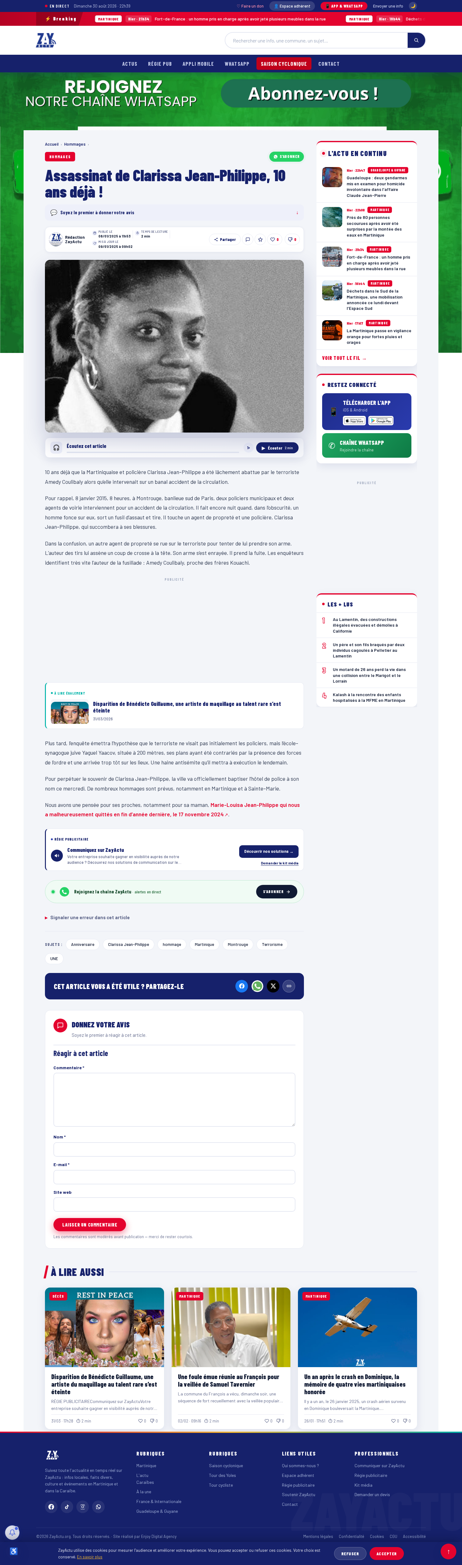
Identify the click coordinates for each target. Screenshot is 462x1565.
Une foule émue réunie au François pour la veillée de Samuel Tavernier (228, 1380)
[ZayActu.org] (46, 40)
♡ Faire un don (250, 5)
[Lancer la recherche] (416, 40)
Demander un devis (372, 1494)
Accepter (387, 1553)
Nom (59, 1136)
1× (248, 447)
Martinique (204, 944)
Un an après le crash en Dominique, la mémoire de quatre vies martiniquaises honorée (355, 1383)
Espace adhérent (298, 1475)
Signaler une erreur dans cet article (87, 917)
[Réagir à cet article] (247, 239)
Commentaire (68, 1067)
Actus (129, 63)
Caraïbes (145, 1482)
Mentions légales (318, 1536)
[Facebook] (241, 986)
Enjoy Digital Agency (159, 1536)
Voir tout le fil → (344, 358)
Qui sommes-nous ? (300, 1465)
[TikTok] (67, 1507)
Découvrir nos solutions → (269, 851)
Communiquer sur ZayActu (379, 1465)
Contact (329, 63)
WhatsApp (237, 63)
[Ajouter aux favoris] (260, 239)
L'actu (142, 1475)
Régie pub (160, 63)
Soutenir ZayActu (298, 1494)
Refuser (350, 1553)
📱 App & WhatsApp (344, 5)
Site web (62, 1192)
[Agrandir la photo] (174, 346)
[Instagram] (82, 1507)
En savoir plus (89, 1556)
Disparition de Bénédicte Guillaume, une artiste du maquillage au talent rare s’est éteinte (104, 1383)
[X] (273, 986)
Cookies (377, 1536)
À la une (143, 1491)
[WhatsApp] (257, 986)
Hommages (74, 144)
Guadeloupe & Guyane (157, 1511)
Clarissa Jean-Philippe (128, 944)
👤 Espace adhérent (292, 5)
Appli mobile (198, 63)
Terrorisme (272, 944)
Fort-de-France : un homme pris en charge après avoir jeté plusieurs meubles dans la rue (158, 18)
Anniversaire (82, 944)
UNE (54, 958)
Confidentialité (351, 1536)
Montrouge (238, 944)
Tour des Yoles (222, 1475)
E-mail (61, 1164)
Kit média (363, 1485)
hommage (172, 944)
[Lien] (289, 986)
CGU (393, 1536)
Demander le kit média (280, 863)
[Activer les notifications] (12, 1532)
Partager (228, 239)
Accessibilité (414, 1536)
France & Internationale (158, 1501)
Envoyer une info (388, 5)
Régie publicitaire (298, 1485)
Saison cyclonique (284, 63)
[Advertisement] (174, 629)
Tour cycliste (221, 1485)
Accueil (51, 144)
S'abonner (290, 156)
